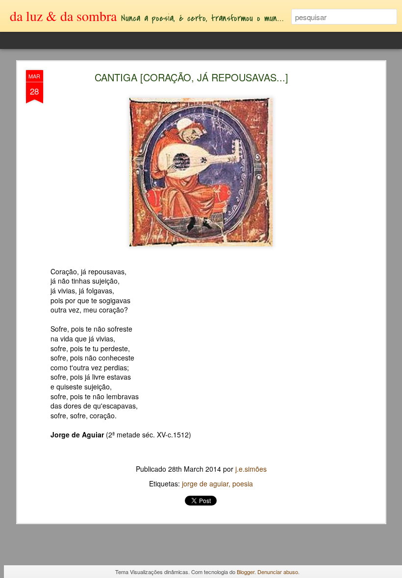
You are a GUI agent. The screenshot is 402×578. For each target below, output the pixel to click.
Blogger (245, 572)
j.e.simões (251, 469)
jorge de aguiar (205, 483)
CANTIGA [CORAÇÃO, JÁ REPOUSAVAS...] (191, 77)
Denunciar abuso (277, 572)
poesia (242, 483)
